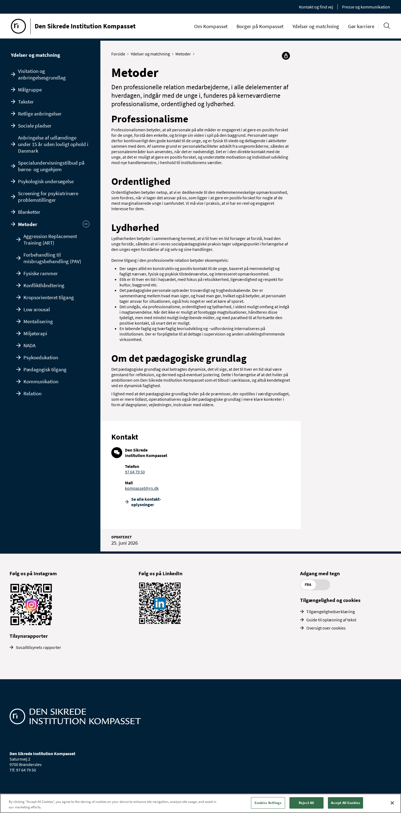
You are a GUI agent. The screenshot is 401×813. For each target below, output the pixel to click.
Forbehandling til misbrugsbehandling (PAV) (52, 258)
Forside (118, 54)
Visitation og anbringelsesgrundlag (42, 74)
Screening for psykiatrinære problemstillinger (48, 196)
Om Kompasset (211, 26)
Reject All (306, 802)
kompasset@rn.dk (142, 488)
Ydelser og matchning (315, 26)
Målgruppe (30, 89)
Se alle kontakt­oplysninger (146, 501)
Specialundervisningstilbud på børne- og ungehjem (51, 166)
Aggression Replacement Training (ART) (50, 239)
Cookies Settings (268, 802)
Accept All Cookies (345, 802)
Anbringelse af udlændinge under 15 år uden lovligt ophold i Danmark (53, 144)
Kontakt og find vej (316, 7)
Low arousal (36, 309)
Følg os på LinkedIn (160, 573)
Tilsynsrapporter (29, 636)
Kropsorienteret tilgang (48, 297)
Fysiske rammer (40, 273)
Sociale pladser (35, 125)
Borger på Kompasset (260, 26)
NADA (29, 345)
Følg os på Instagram (33, 573)
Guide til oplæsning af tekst (331, 619)
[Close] (392, 803)
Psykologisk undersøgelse (46, 181)
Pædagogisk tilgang (45, 369)
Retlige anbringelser (40, 113)
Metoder (27, 224)
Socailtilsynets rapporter (38, 647)
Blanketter (29, 212)
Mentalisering (38, 321)
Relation (32, 393)
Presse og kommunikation (366, 7)
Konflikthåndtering (43, 285)
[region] (200, 803)
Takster (26, 101)
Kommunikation (40, 381)
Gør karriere (361, 26)
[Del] (286, 56)
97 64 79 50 (135, 471)
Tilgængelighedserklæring (330, 611)
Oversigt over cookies (326, 628)
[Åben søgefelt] (386, 25)
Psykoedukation (40, 357)
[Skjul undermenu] (86, 224)
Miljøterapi (35, 333)
